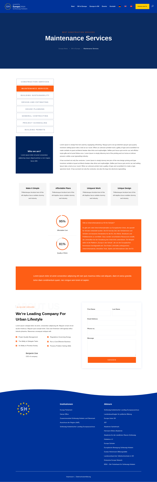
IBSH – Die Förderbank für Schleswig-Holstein (119, 464)
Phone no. (91, 328)
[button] (139, 194)
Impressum (70, 477)
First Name (91, 309)
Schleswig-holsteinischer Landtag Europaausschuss (77, 426)
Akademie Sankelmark (111, 426)
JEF (105, 422)
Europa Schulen (109, 443)
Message (90, 338)
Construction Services (35, 82)
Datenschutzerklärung (83, 477)
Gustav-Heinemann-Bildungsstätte (115, 452)
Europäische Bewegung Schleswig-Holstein (118, 447)
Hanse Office (64, 414)
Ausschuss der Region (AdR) (69, 422)
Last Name (116, 309)
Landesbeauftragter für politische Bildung (118, 414)
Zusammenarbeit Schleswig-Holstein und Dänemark (77, 418)
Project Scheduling (35, 123)
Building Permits (35, 130)
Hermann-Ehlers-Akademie (113, 431)
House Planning (35, 109)
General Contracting (35, 116)
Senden (112, 360)
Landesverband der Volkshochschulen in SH (119, 456)
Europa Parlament (66, 410)
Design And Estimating (35, 102)
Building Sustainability (35, 95)
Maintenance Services (35, 88)
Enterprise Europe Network (113, 460)
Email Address (92, 319)
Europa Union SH (110, 418)
